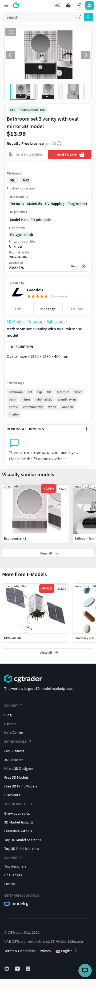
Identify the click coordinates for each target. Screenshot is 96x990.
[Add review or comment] (86, 429)
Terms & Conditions (19, 950)
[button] (79, 17)
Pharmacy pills (84, 638)
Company (11, 705)
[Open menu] (6, 5)
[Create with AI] (57, 5)
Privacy (45, 950)
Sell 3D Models (15, 804)
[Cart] (68, 5)
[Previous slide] (10, 55)
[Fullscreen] (10, 32)
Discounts (12, 795)
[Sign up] (89, 5)
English (64, 951)
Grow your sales (17, 813)
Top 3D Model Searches (22, 839)
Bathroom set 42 (15, 538)
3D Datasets (13, 759)
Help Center (13, 732)
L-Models (35, 289)
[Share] (76, 165)
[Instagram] (29, 969)
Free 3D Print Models (20, 786)
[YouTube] (18, 968)
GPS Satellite (13, 638)
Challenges (13, 875)
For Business (14, 751)
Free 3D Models (16, 777)
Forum (9, 883)
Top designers (15, 866)
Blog (7, 714)
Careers (10, 723)
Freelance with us (18, 831)
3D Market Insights (19, 822)
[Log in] (79, 5)
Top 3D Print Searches (21, 848)
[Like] (19, 165)
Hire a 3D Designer (18, 768)
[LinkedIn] (7, 968)
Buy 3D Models (15, 741)
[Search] (88, 17)
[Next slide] (85, 55)
